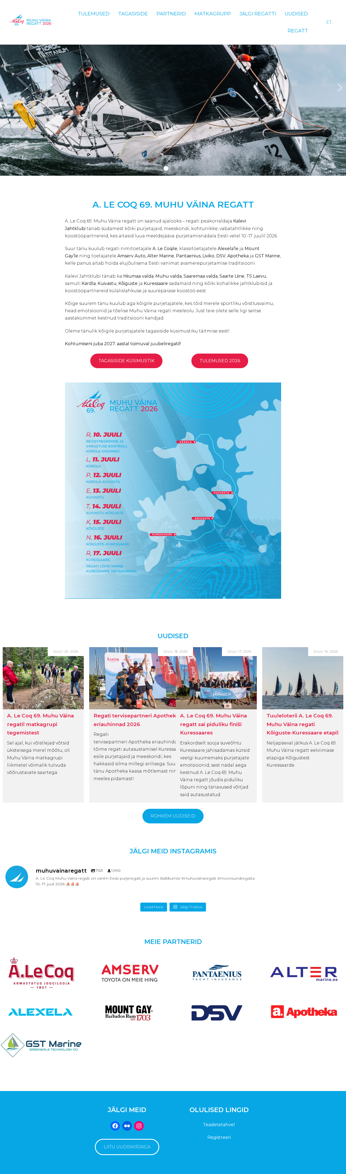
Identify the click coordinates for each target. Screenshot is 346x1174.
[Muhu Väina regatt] (31, 22)
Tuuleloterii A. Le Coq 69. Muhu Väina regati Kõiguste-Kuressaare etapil (302, 724)
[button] (166, 168)
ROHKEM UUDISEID (173, 816)
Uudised (296, 14)
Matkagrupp (213, 14)
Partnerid (171, 14)
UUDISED (173, 636)
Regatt (298, 31)
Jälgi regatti (257, 14)
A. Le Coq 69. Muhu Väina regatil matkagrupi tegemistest (40, 724)
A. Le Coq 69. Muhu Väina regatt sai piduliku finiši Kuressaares (213, 724)
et (329, 22)
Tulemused (93, 14)
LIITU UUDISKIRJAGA (127, 1146)
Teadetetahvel (219, 1124)
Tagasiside (133, 14)
